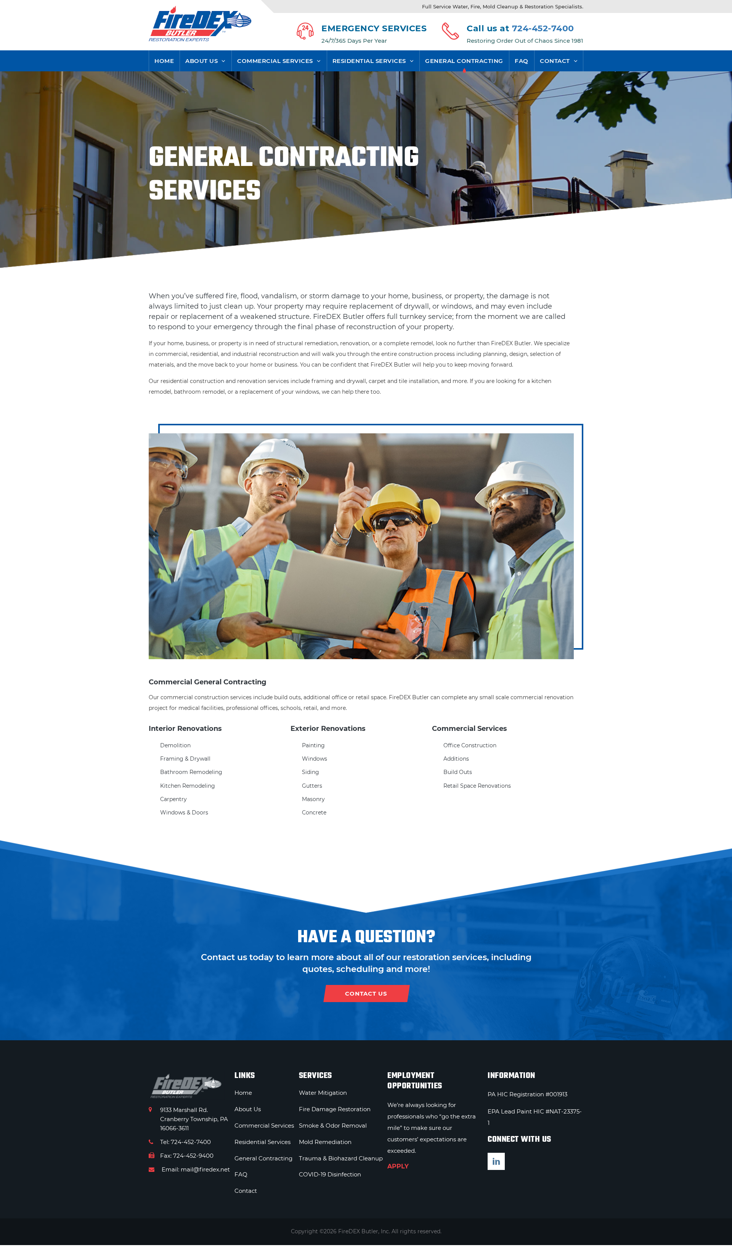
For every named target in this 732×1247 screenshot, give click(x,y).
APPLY (398, 1166)
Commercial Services (275, 60)
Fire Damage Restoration (335, 1109)
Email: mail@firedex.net (195, 1169)
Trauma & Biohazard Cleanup (341, 1158)
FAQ (521, 60)
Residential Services (369, 60)
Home (164, 60)
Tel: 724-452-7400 (185, 1142)
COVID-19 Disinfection (330, 1174)
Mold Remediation (325, 1142)
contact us (366, 993)
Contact (555, 60)
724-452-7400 (543, 28)
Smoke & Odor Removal (333, 1125)
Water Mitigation (323, 1092)
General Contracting (464, 60)
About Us (201, 60)
